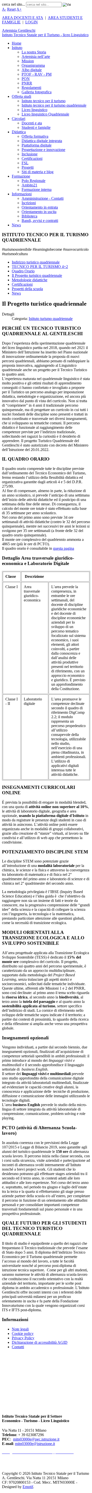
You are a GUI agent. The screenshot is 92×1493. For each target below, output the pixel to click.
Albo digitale (32, 70)
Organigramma (33, 65)
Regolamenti (31, 87)
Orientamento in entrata (40, 207)
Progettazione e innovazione (43, 150)
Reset (11, 9)
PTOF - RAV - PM (37, 74)
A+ (19, 9)
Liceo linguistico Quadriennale (45, 114)
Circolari (18, 118)
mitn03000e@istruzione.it (35, 1444)
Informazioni (22, 194)
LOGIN (31, 22)
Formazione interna (37, 189)
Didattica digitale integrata (42, 141)
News (16, 225)
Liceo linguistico (34, 110)
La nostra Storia (34, 52)
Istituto (17, 48)
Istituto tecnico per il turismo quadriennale (54, 105)
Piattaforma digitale (37, 145)
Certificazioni (32, 158)
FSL (25, 163)
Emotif (28, 1487)
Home (16, 43)
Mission (28, 61)
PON (26, 79)
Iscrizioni (29, 203)
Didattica (19, 132)
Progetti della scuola (27, 289)
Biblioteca (29, 216)
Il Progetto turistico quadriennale (37, 275)
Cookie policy (23, 1333)
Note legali (20, 1329)
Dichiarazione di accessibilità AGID (39, 1342)
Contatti (18, 1347)
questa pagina (63, 548)
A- (4, 9)
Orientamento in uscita (39, 212)
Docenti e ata (32, 123)
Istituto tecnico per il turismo (44, 101)
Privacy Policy (23, 1338)
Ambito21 (29, 185)
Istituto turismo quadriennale (51, 318)
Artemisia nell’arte (36, 56)
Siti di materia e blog (37, 172)
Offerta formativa (35, 136)
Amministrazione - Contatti (43, 198)
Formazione (21, 176)
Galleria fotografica (37, 92)
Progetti (28, 167)
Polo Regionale (33, 181)
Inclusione (30, 154)
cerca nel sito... (13, 4)
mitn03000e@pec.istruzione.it (36, 1439)
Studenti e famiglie (36, 127)
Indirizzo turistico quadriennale (36, 262)
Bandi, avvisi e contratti (40, 220)
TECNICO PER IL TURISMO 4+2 (40, 267)
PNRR (27, 83)
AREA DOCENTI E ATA (22, 18)
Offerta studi (21, 96)
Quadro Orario (23, 271)
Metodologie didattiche (29, 280)
